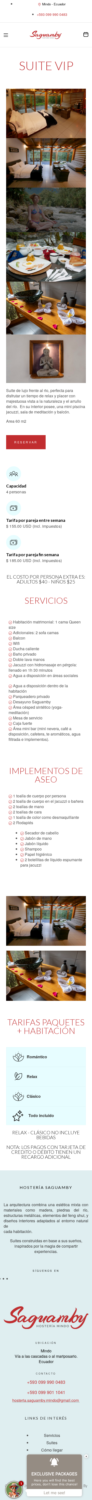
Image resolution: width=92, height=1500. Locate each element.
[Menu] (6, 35)
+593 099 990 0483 (46, 1382)
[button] (26, 442)
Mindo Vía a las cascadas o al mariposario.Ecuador (46, 1356)
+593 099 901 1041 (46, 1392)
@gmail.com (68, 1400)
